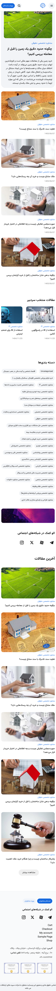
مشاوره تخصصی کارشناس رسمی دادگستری (37, 459)
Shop (49, 941)
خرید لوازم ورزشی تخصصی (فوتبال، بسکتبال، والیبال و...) (32, 378)
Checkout (47, 929)
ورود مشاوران (29, 901)
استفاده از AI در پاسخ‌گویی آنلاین (43, 332)
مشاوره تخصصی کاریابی (44, 466)
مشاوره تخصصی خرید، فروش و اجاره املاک (37, 439)
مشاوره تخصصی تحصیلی (44, 412)
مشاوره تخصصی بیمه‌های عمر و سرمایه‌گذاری (36, 398)
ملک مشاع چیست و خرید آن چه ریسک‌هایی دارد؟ (33, 176)
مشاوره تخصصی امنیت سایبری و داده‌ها (19, 385)
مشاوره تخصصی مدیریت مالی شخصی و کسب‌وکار (35, 473)
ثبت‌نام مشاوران (44, 901)
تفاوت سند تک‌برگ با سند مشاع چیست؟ (37, 129)
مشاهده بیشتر (28, 872)
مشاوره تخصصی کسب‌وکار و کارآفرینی (16, 466)
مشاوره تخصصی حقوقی (42, 43)
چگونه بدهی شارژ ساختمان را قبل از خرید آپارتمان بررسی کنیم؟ (30, 277)
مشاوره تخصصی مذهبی (44, 479)
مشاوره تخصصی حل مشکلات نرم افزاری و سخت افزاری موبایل (30, 425)
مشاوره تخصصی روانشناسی (43, 452)
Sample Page (45, 937)
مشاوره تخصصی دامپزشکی (21, 445)
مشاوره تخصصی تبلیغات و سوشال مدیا (38, 405)
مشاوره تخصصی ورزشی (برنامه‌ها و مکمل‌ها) (37, 493)
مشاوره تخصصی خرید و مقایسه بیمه (39, 432)
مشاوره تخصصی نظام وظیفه (42, 486)
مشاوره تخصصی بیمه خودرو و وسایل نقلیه (37, 391)
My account (45, 933)
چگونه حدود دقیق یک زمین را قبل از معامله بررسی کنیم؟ (30, 605)
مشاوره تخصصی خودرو (44, 445)
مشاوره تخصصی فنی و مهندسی (16, 452)
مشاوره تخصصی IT (48, 326)
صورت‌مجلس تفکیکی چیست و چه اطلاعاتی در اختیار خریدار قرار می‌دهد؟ (29, 226)
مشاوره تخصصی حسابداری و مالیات (16, 412)
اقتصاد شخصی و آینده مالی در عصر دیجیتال (19, 371)
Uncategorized (47, 371)
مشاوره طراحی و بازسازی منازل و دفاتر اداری (37, 500)
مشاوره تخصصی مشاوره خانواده (18, 479)
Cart (50, 925)
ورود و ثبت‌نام (8, 5)
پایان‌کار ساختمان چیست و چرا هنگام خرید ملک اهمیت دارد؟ (30, 860)
